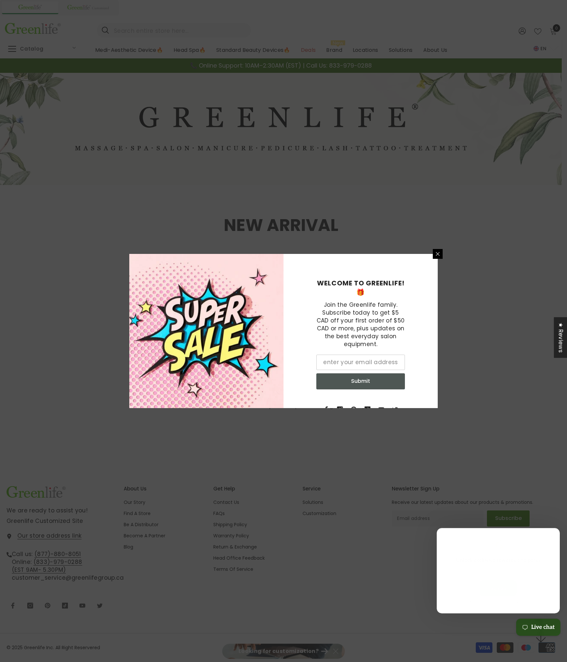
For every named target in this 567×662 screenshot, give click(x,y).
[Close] (438, 254)
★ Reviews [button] (561, 337)
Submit (360, 381)
